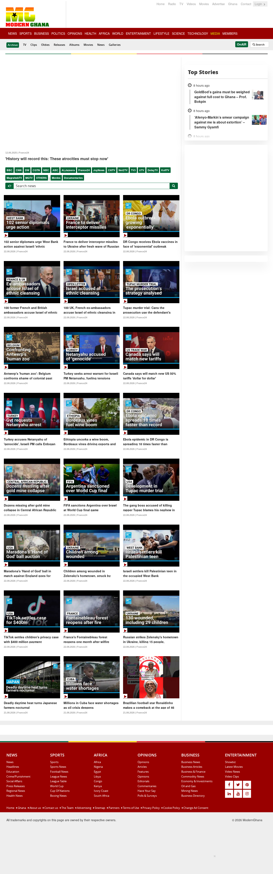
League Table (58, 781)
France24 (84, 170)
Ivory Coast (101, 791)
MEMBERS (229, 33)
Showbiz (230, 762)
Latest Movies (234, 767)
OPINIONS (75, 33)
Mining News (189, 791)
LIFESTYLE (161, 33)
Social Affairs (14, 781)
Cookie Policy (171, 808)
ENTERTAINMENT (138, 33)
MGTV (29, 178)
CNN (19, 170)
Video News (232, 772)
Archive (13, 45)
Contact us (51, 808)
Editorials (143, 781)
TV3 (133, 170)
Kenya (98, 786)
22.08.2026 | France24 (16, 251)
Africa (97, 762)
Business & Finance (193, 772)
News (101, 45)
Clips (33, 45)
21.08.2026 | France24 (16, 712)
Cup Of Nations (60, 791)
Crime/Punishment (18, 776)
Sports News (58, 767)
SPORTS (25, 33)
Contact (246, 4)
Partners (113, 808)
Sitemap (99, 808)
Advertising (83, 808)
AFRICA (104, 33)
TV (181, 4)
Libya (97, 776)
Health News (14, 796)
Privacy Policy (151, 808)
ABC (55, 170)
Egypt (97, 772)
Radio (172, 4)
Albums (74, 45)
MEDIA (215, 33)
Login (259, 4)
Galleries (115, 45)
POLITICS (58, 33)
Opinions (143, 762)
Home (161, 4)
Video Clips (232, 776)
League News (58, 776)
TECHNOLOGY (197, 33)
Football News (59, 772)
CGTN (36, 170)
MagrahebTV (14, 178)
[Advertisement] (135, 863)
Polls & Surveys (147, 796)
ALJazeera (68, 170)
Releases (59, 45)
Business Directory (193, 796)
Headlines (12, 767)
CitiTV (111, 170)
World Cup (57, 786)
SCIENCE (178, 33)
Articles (142, 767)
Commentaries (147, 786)
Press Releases (15, 786)
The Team (67, 808)
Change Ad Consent (195, 808)
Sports (54, 762)
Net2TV (123, 170)
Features (143, 772)
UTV (141, 170)
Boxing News (58, 796)
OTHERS (41, 178)
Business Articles (191, 767)
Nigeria (98, 767)
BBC (9, 170)
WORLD (117, 33)
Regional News (15, 791)
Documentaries (73, 178)
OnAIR (241, 44)
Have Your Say (147, 791)
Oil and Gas (188, 786)
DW (27, 170)
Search (259, 44)
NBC (46, 170)
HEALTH (90, 33)
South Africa (101, 796)
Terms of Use (130, 808)
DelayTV (153, 170)
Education (12, 772)
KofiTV (165, 170)
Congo (98, 781)
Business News (190, 762)
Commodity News (192, 776)
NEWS (12, 33)
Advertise (218, 4)
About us (35, 808)
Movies (204, 4)
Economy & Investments (196, 781)
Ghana (232, 4)
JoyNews (99, 170)
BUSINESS (41, 33)
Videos (191, 4)
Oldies (45, 45)
